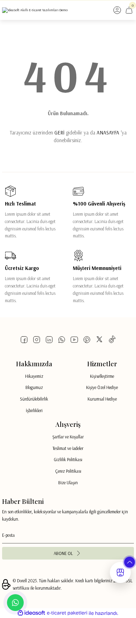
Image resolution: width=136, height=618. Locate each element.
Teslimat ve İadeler (68, 448)
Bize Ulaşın (68, 482)
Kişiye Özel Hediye (102, 387)
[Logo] (35, 10)
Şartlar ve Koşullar (68, 436)
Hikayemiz (34, 376)
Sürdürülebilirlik (34, 399)
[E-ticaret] (67, 613)
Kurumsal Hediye (102, 399)
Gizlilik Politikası (68, 459)
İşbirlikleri (34, 410)
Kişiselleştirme (102, 376)
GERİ (59, 132)
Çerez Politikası (68, 471)
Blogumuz (34, 387)
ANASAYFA (108, 132)
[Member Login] (117, 10)
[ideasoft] (31, 613)
